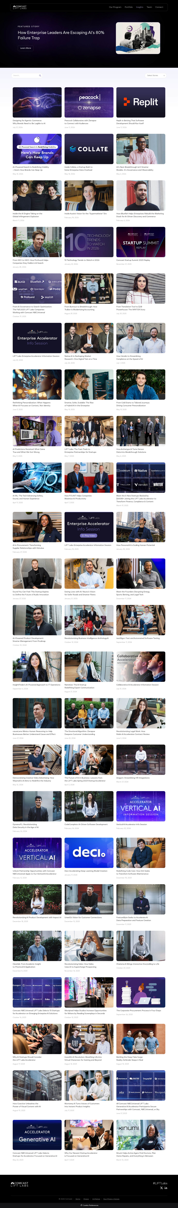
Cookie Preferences (90, 1205)
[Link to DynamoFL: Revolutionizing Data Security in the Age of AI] (37, 812)
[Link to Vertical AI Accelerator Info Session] (140, 810)
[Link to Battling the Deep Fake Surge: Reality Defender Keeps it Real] (140, 1044)
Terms (77, 1199)
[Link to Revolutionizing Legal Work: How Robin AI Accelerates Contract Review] (140, 719)
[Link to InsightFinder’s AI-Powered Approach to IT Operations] (37, 671)
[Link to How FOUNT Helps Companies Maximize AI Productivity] (89, 483)
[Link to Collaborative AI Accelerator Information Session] (140, 671)
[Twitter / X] (161, 1187)
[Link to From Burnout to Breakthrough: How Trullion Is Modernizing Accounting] (89, 294)
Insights (139, 7)
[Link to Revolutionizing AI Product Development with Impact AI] (37, 903)
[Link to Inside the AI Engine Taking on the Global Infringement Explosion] (37, 201)
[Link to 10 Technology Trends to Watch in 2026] (89, 246)
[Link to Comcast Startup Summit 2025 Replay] (140, 246)
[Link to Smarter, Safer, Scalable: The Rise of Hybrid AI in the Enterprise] (89, 390)
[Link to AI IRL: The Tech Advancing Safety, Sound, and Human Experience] (37, 483)
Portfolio (129, 7)
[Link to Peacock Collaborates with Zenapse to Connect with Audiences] (89, 108)
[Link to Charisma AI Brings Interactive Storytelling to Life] (140, 950)
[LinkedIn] (165, 1187)
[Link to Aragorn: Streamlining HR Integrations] (140, 764)
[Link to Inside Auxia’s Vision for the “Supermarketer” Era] (89, 199)
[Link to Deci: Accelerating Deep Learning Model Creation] (89, 857)
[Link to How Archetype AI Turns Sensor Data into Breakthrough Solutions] (140, 437)
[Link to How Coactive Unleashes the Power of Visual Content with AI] (37, 1091)
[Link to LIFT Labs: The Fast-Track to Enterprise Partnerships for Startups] (89, 437)
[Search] (40, 75)
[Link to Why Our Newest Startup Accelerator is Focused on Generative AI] (89, 1140)
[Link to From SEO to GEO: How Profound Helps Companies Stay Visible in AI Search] (37, 248)
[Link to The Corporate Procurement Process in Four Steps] (140, 996)
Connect (159, 7)
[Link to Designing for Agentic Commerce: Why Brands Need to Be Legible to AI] (37, 108)
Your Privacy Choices (111, 1199)
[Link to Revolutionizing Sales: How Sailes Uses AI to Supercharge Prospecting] (89, 951)
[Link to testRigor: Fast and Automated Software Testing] (140, 624)
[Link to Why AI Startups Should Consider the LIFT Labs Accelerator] (37, 1044)
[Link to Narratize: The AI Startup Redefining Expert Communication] (89, 672)
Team (149, 7)
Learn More (25, 48)
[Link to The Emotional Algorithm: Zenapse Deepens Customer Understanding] (89, 719)
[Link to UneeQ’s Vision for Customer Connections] (89, 903)
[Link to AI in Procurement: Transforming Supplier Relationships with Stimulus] (37, 533)
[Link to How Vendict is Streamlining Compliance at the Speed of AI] (140, 344)
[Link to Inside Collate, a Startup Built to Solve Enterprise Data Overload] (89, 154)
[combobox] (24, 75)
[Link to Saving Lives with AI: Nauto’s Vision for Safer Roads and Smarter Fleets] (89, 579)
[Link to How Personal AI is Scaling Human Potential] (140, 531)
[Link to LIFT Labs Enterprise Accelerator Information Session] (37, 342)
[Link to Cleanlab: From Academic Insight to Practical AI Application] (37, 951)
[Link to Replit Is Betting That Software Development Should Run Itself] (140, 108)
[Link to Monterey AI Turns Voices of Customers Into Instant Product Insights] (89, 1091)
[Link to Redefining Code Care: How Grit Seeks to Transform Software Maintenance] (140, 858)
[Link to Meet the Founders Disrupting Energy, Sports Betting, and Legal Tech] (140, 579)
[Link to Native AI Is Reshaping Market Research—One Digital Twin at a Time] (89, 344)
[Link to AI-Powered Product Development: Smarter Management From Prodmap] (37, 626)
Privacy (86, 1199)
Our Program (115, 7)
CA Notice (96, 1199)
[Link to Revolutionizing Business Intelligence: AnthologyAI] (89, 624)
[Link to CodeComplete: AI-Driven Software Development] (89, 810)
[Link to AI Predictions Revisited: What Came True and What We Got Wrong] (37, 437)
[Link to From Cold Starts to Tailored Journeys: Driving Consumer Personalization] (140, 390)
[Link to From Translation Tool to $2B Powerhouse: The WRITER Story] (140, 294)
